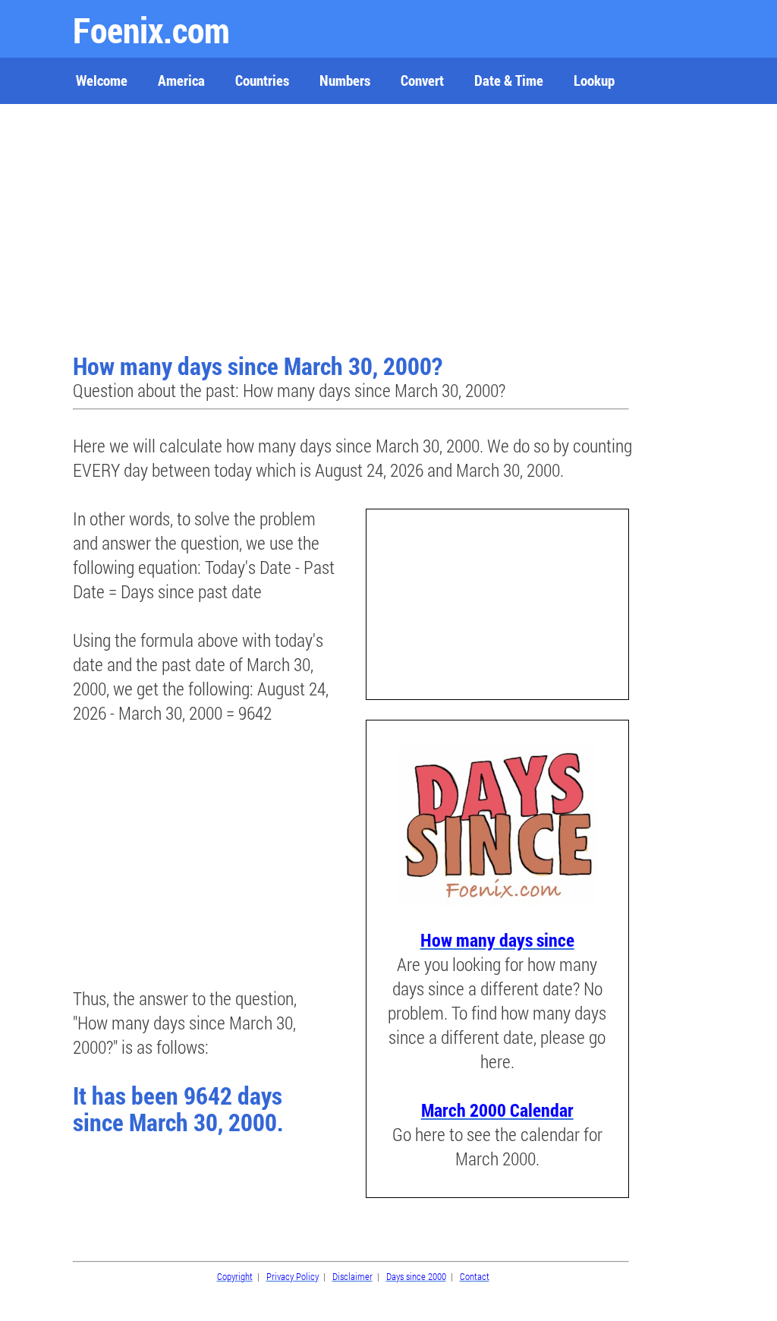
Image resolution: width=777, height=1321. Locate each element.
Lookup (594, 80)
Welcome (101, 80)
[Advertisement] (353, 230)
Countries (262, 80)
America (181, 80)
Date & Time (508, 80)
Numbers (344, 80)
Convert (422, 80)
